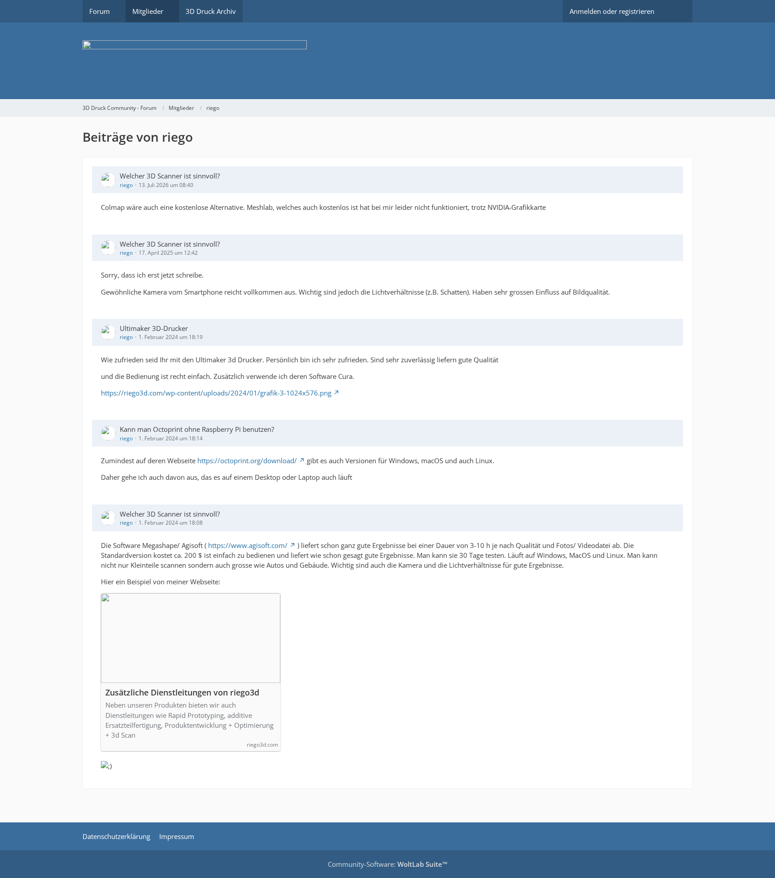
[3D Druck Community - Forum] (387, 61)
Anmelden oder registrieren (612, 11)
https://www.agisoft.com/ (247, 545)
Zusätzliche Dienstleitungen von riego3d (182, 692)
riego (126, 185)
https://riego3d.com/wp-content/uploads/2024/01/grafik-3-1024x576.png (216, 392)
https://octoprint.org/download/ (247, 460)
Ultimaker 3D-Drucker (154, 328)
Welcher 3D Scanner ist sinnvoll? (170, 175)
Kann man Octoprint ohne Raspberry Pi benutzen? (197, 429)
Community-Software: (388, 864)
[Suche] (676, 11)
